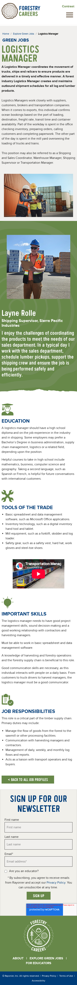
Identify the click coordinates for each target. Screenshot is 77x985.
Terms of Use (66, 975)
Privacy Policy (56, 883)
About (18, 958)
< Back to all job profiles (28, 779)
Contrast (68, 6)
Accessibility (38, 980)
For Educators (38, 963)
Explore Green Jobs (46, 958)
